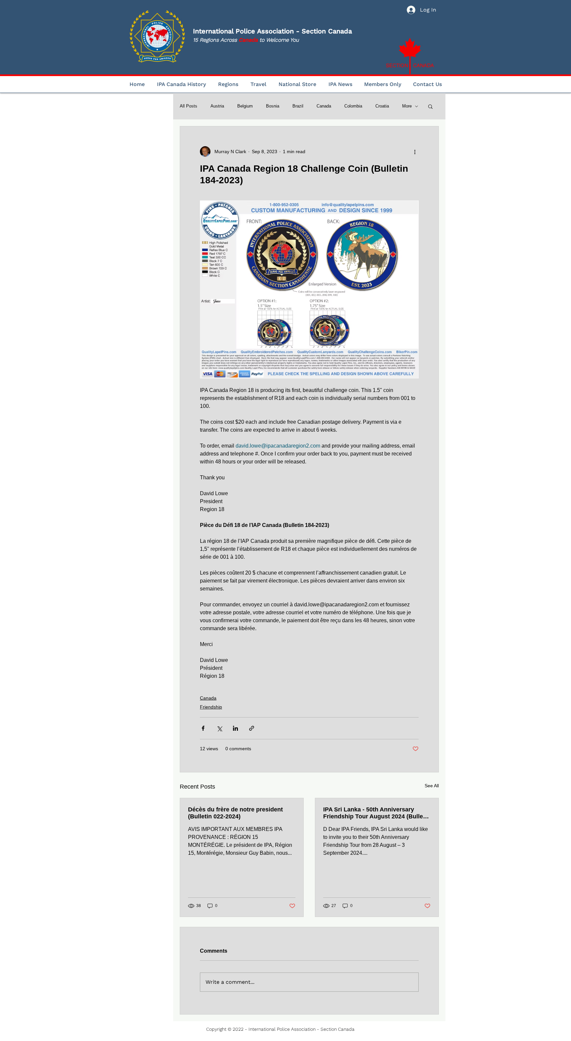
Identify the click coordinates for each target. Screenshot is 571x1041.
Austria (217, 106)
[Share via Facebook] (203, 728)
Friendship (211, 707)
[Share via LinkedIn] (235, 728)
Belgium (245, 106)
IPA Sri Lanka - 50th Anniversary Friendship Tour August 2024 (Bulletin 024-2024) (376, 813)
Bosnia (272, 106)
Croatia (382, 106)
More (407, 106)
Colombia (353, 106)
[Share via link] (251, 728)
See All (432, 785)
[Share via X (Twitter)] (219, 728)
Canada (324, 106)
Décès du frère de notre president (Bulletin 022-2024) (235, 813)
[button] (430, 106)
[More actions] (415, 151)
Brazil (297, 106)
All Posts (188, 106)
